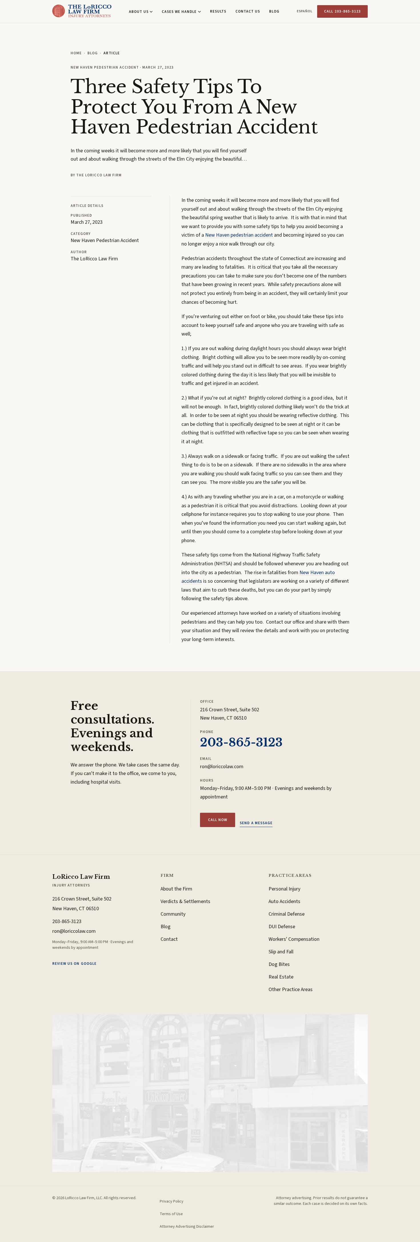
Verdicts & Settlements (185, 901)
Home (76, 53)
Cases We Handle (179, 11)
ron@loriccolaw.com (221, 766)
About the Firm (176, 888)
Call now (217, 819)
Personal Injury (284, 888)
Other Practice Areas (291, 989)
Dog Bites (279, 964)
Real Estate (281, 977)
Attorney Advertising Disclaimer (187, 1226)
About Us (139, 11)
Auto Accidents (284, 901)
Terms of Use (171, 1214)
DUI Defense (282, 926)
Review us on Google (74, 963)
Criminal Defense (287, 914)
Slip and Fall (281, 951)
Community (173, 914)
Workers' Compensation (294, 939)
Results (218, 11)
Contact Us (247, 11)
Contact (169, 939)
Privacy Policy (171, 1201)
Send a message (256, 823)
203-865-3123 (241, 742)
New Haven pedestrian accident (239, 235)
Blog (274, 11)
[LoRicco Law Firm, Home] (81, 11)
